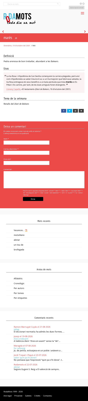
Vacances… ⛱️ (21, 230)
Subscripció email (76, 7)
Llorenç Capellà (13, 89)
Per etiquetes (20, 298)
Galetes (28, 395)
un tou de (18, 244)
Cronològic (19, 283)
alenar (17, 239)
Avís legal (8, 395)
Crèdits (37, 395)
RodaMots (8, 391)
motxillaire (19, 235)
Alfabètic (18, 278)
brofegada (19, 249)
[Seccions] (82, 12)
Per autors (19, 288)
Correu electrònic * (11, 149)
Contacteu (47, 395)
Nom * (6, 139)
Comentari (8, 169)
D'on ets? (7, 159)
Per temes (19, 293)
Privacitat (18, 395)
